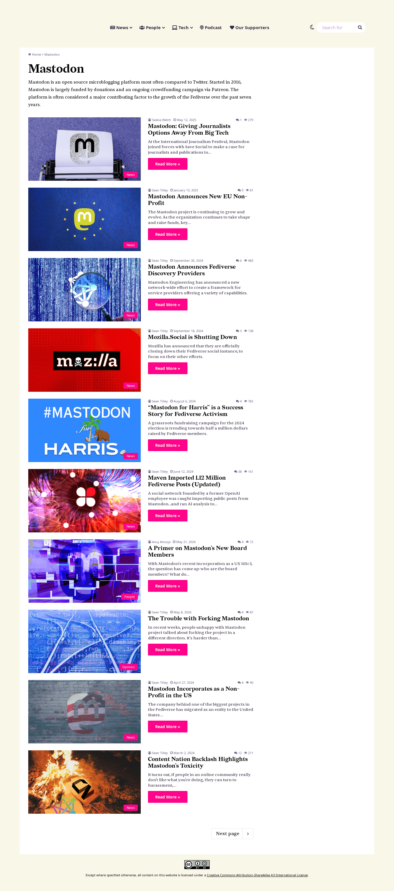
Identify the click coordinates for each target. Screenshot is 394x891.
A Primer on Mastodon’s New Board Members (197, 551)
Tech (183, 27)
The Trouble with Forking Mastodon (198, 618)
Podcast (213, 27)
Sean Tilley (160, 190)
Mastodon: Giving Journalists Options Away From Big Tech (189, 129)
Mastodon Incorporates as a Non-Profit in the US (193, 692)
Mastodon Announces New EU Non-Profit (197, 200)
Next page (227, 834)
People (153, 27)
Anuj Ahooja (161, 542)
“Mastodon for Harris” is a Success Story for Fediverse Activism (195, 411)
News (121, 27)
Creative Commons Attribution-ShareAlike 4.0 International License (257, 875)
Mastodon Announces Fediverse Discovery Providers (192, 270)
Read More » (167, 164)
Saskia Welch (161, 120)
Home (36, 54)
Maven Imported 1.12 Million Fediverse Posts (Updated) (187, 481)
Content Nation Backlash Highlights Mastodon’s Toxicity (198, 762)
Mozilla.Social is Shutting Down (192, 337)
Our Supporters (251, 27)
